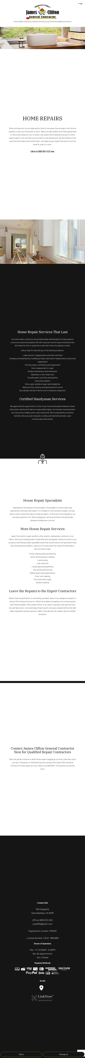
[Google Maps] (41, 988)
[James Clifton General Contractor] (42, 12)
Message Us (63, 1054)
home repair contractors (24, 339)
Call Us (21, 1054)
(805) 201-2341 (46, 920)
